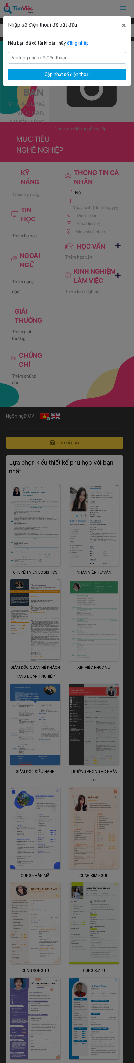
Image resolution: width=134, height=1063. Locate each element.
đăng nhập (78, 43)
